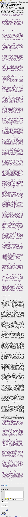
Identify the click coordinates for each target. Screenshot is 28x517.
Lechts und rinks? (4, 3)
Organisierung (7, 2)
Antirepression (4, 2)
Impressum (14, 516)
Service (25, 2)
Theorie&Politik (12, 2)
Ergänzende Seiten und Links (4, 514)
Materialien (23, 2)
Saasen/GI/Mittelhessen (19, 2)
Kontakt (12, 516)
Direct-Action (1, 2)
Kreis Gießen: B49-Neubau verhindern (4, 509)
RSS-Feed (17, 516)
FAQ (15, 516)
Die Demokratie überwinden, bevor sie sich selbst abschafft (5, 510)
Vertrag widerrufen (20, 516)
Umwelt (10, 2)
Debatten (15, 2)
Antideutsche (8, 3)
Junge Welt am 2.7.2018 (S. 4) (11, 16)
